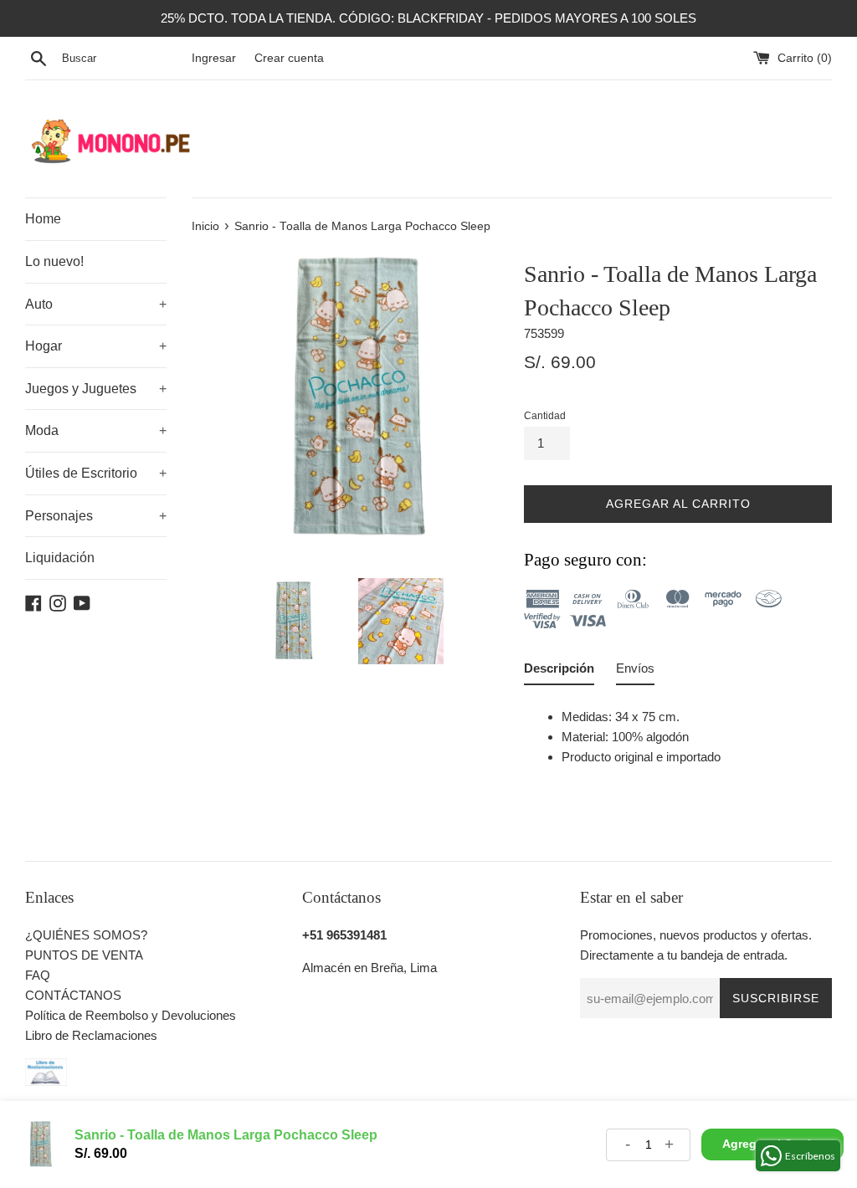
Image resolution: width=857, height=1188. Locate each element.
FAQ (37, 975)
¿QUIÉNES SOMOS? (86, 935)
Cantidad (545, 416)
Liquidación (60, 557)
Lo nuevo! (54, 261)
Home (43, 219)
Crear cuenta (289, 58)
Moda (96, 430)
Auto (96, 304)
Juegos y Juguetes (96, 388)
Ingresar (214, 58)
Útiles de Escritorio (96, 473)
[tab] (559, 671)
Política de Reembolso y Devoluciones (130, 1015)
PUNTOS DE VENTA (84, 955)
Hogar (96, 346)
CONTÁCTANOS (73, 995)
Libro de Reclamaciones (91, 1035)
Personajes (96, 516)
